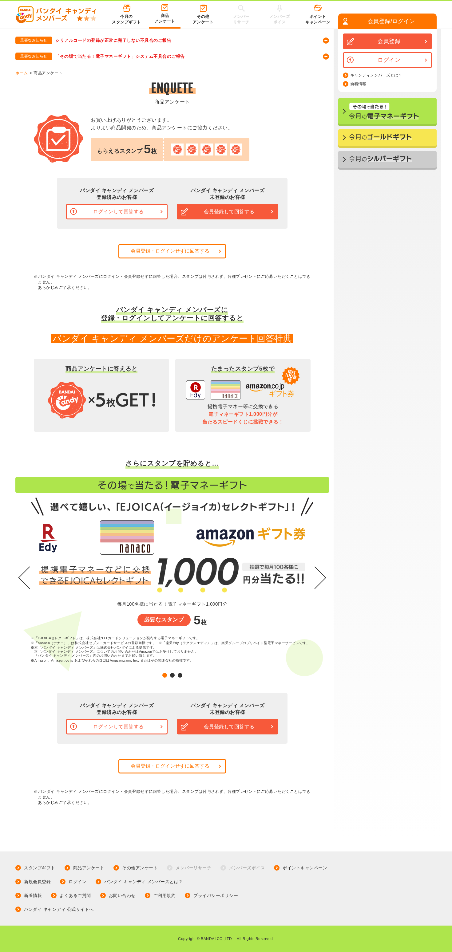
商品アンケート (89, 867)
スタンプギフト (39, 867)
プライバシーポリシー (215, 895)
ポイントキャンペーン (305, 867)
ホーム (21, 73)
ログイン (77, 881)
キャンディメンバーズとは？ (376, 75)
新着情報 (358, 84)
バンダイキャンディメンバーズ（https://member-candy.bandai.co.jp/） (97, 62)
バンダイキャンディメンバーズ (56, 46)
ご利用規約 (164, 895)
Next (319, 577)
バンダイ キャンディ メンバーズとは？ (143, 881)
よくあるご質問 (75, 895)
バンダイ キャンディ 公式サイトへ (59, 909)
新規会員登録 (37, 881)
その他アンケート (140, 867)
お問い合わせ (110, 655)
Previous (24, 577)
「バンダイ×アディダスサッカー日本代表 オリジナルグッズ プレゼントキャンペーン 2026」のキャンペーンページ (142, 47)
